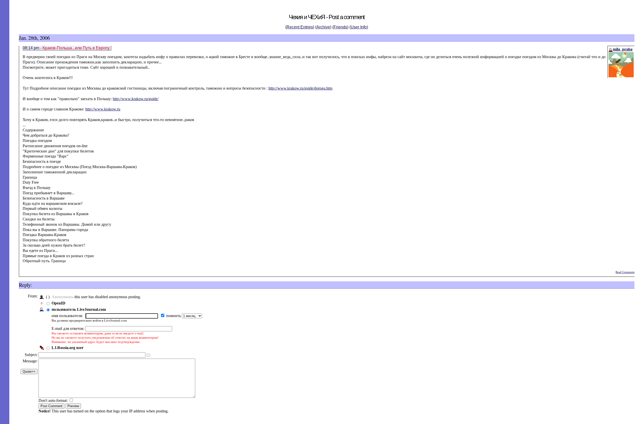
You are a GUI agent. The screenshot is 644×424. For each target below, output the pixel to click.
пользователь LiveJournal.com (79, 309)
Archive (323, 27)
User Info (359, 27)
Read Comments (625, 272)
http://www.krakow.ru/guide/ (135, 99)
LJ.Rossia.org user (68, 347)
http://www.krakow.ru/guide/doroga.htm (300, 88)
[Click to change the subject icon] (148, 355)
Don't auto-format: (53, 400)
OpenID (58, 303)
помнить (174, 316)
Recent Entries (300, 27)
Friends (340, 27)
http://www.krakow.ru (102, 109)
